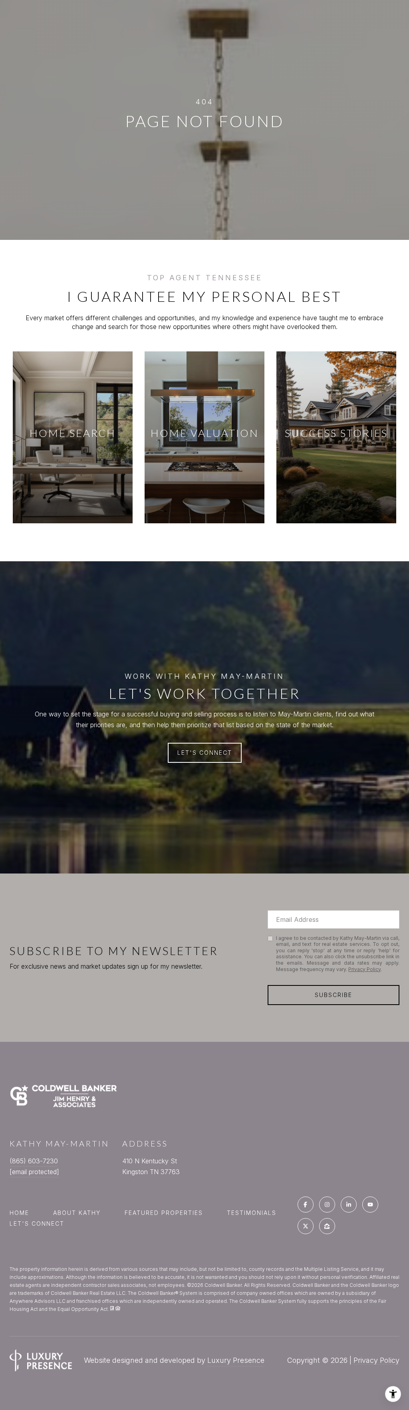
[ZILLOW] (327, 1226)
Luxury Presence (235, 1360)
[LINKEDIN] (349, 1205)
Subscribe (333, 994)
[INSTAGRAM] (327, 1205)
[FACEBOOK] (306, 1205)
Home (19, 1212)
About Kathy (77, 1212)
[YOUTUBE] (370, 1205)
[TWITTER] (306, 1226)
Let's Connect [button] (204, 752)
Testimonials (251, 1212)
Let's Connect (37, 1224)
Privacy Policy (364, 969)
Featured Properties (164, 1212)
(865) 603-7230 (34, 1161)
